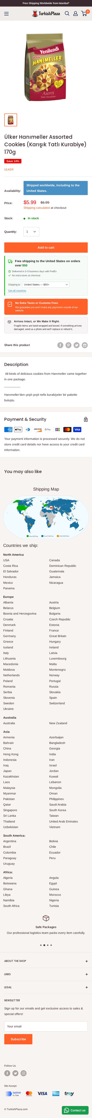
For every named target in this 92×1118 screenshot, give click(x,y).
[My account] (75, 13)
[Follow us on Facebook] (7, 1073)
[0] (84, 13)
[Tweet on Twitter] (77, 345)
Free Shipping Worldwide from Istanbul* (46, 3)
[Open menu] (6, 13)
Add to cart (46, 247)
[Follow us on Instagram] (24, 1073)
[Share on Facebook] (60, 345)
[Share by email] (85, 345)
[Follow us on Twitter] (15, 1073)
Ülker (8, 169)
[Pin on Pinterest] (68, 345)
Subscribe (18, 1039)
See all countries (17, 290)
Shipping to (14, 284)
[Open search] (67, 13)
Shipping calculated (37, 207)
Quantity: (10, 231)
